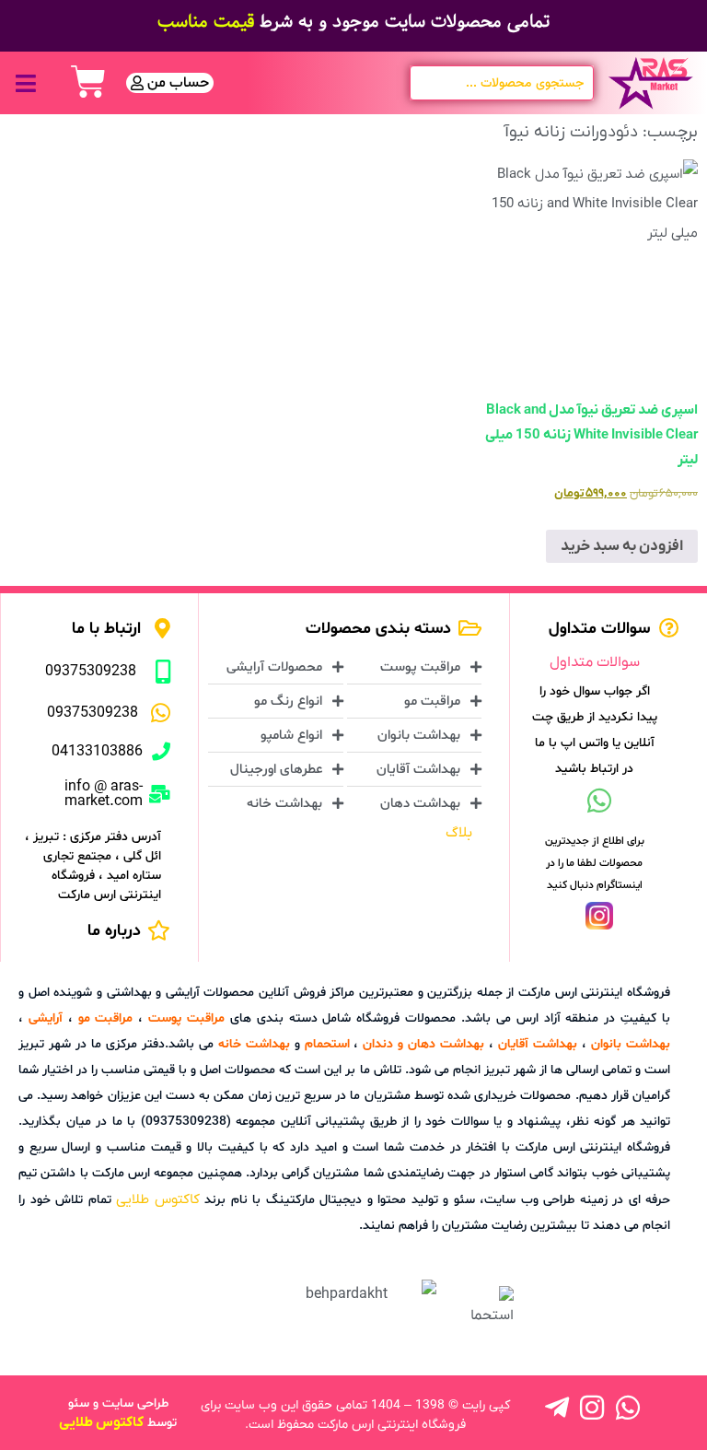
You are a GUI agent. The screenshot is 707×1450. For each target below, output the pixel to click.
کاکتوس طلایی (158, 1199)
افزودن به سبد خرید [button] (622, 546)
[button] (25, 83)
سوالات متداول (595, 662)
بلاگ (459, 833)
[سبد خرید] (88, 82)
